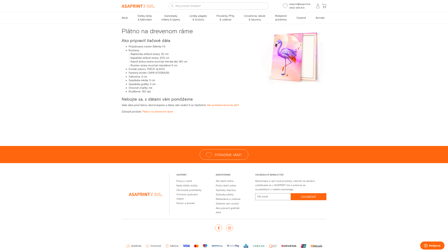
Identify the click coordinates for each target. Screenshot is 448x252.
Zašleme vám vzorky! (227, 203)
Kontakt (320, 18)
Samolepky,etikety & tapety (171, 17)
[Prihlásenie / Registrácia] (317, 6)
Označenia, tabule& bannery (254, 17)
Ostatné (301, 18)
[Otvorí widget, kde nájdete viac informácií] (432, 245)
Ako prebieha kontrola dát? (223, 105)
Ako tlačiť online (224, 181)
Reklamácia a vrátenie (228, 199)
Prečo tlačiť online (226, 185)
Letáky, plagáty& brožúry (198, 17)
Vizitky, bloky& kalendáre (145, 17)
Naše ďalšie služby (187, 185)
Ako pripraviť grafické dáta (227, 210)
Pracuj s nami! (184, 181)
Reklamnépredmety (281, 17)
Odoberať (308, 197)
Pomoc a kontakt (185, 203)
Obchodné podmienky (188, 190)
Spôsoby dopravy (226, 190)
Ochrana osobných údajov (187, 196)
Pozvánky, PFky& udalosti (225, 17)
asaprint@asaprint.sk (299, 4)
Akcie (125, 18)
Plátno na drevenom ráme (157, 111)
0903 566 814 (296, 7)
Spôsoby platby (225, 194)
